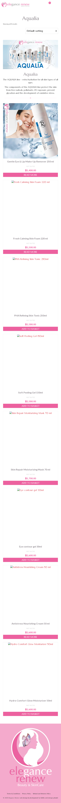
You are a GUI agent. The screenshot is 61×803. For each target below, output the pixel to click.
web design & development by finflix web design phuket (39, 798)
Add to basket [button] (31, 328)
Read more (30, 174)
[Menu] (56, 4)
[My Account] (41, 4)
